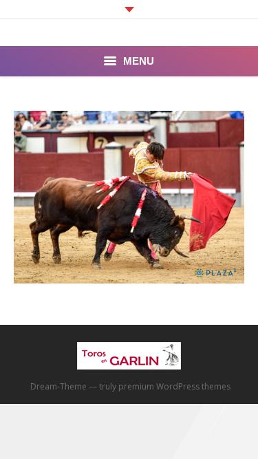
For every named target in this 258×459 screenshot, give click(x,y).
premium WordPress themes (174, 386)
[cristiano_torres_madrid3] (129, 197)
